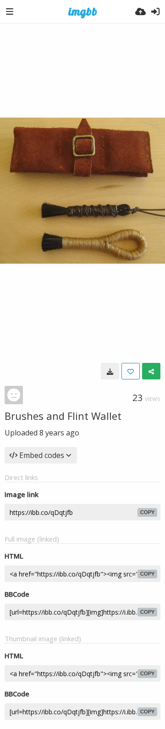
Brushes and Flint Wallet (63, 416)
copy (147, 512)
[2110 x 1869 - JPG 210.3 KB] (110, 371)
